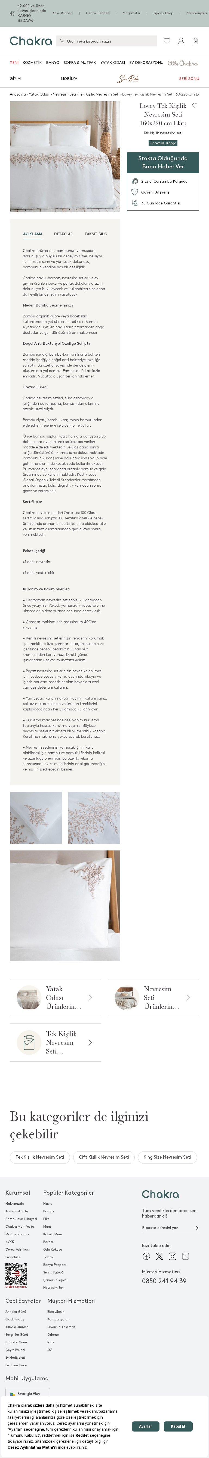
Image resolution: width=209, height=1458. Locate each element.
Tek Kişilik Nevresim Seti (99, 94)
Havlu (47, 1203)
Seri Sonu (189, 79)
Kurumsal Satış (17, 1211)
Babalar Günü (16, 1342)
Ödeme (53, 1334)
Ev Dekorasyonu (146, 62)
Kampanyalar (197, 13)
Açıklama (32, 234)
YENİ (14, 62)
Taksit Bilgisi (98, 234)
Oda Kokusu (52, 1249)
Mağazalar (131, 13)
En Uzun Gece (16, 1365)
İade (50, 1342)
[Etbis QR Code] (21, 1276)
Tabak (48, 1257)
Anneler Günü (15, 1311)
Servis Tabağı (53, 1272)
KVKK (9, 1241)
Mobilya (69, 79)
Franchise (12, 1257)
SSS (49, 1350)
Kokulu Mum (52, 1234)
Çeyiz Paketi (15, 1350)
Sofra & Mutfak (80, 62)
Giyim (15, 79)
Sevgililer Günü (16, 1334)
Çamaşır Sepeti (55, 1280)
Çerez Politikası (17, 1249)
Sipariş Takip (163, 13)
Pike (46, 1219)
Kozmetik (32, 62)
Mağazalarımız (17, 1234)
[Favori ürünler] (167, 41)
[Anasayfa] (31, 40)
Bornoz (48, 1211)
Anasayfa (18, 94)
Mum (47, 1226)
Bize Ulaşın (55, 1311)
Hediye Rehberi (97, 13)
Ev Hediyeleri (15, 1357)
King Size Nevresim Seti (167, 1157)
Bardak (48, 1241)
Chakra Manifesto (19, 1226)
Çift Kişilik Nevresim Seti (104, 1157)
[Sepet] (195, 41)
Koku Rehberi (63, 13)
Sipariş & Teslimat (61, 1327)
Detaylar (63, 234)
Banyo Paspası (54, 1264)
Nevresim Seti (64, 94)
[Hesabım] (181, 41)
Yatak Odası (112, 62)
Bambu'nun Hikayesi (21, 1219)
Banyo (52, 62)
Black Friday (14, 1319)
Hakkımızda (14, 1203)
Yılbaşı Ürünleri (17, 1327)
